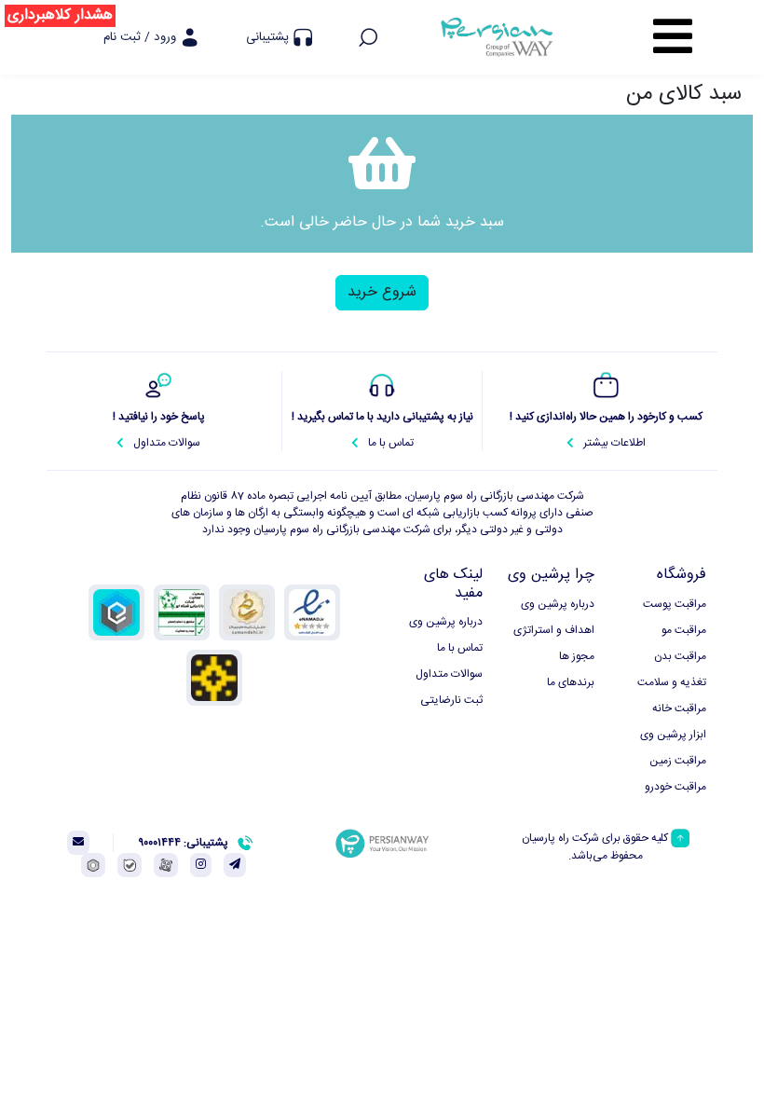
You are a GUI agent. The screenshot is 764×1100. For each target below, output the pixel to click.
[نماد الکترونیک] (312, 612)
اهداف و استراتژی (553, 630)
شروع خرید (382, 292)
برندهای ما (570, 683)
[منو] (672, 38)
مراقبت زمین (677, 761)
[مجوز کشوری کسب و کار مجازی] (116, 612)
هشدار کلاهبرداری (60, 16)
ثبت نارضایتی (451, 700)
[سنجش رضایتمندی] (214, 678)
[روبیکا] (93, 865)
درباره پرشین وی (557, 604)
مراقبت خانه (679, 709)
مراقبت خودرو (675, 787)
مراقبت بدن (680, 657)
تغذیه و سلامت (671, 683)
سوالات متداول (449, 674)
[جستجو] (368, 37)
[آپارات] (166, 865)
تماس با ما (460, 648)
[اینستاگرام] (200, 865)
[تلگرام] (235, 865)
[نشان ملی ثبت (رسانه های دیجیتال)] (247, 612)
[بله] (129, 865)
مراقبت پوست (674, 604)
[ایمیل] (78, 843)
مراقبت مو (684, 630)
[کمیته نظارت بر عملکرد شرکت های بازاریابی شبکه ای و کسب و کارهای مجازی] (182, 612)
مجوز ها (576, 657)
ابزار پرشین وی (673, 735)
